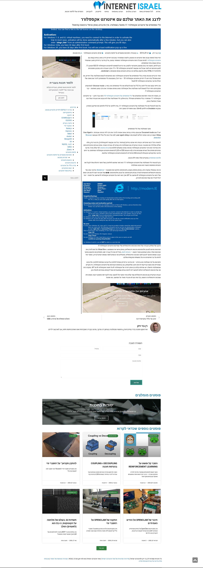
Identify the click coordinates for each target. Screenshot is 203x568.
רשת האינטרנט (67, 168)
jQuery (69, 149)
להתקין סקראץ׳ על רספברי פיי (61, 463)
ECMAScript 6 (67, 118)
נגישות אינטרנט (66, 160)
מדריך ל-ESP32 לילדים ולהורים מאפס (58, 110)
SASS (69, 147)
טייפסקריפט (67, 112)
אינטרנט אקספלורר (90, 53)
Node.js (69, 128)
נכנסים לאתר (126, 252)
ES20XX (69, 120)
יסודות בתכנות (62, 157)
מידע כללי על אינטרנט (68, 165)
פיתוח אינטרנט (71, 152)
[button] (158, 412)
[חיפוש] (45, 178)
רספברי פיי (68, 126)
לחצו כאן (61, 98)
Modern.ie (100, 170)
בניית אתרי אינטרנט (65, 170)
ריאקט (69, 115)
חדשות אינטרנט (70, 163)
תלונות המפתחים (155, 158)
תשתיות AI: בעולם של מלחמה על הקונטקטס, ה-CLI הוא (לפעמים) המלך (61, 523)
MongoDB (68, 139)
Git (71, 141)
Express (69, 131)
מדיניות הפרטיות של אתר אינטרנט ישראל (115, 559)
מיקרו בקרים (67, 123)
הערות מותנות (105, 148)
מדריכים (73, 107)
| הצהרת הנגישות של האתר (59, 559)
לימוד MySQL (67, 144)
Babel (69, 133)
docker (69, 136)
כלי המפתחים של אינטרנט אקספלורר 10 (118, 96)
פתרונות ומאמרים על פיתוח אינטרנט (117, 53)
